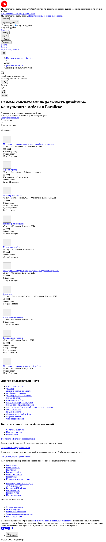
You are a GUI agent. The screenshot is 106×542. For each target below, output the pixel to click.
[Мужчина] (7, 165)
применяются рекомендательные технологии (52, 521)
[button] (4, 45)
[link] (5, 38)
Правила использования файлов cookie (45, 16)
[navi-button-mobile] (3, 53)
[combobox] (13, 76)
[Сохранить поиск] (3, 92)
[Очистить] (4, 82)
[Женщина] (7, 139)
